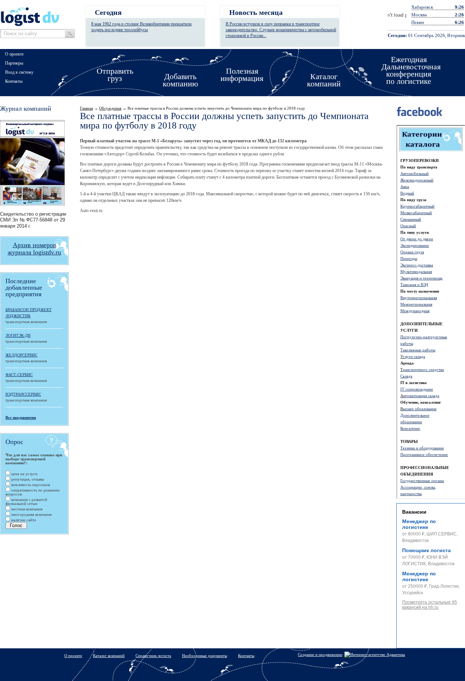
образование (411, 422)
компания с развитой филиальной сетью (26, 501)
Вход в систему (19, 72)
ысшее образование (420, 409)
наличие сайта (23, 520)
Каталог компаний (109, 655)
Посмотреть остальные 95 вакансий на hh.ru (429, 605)
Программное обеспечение (424, 454)
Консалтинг (410, 428)
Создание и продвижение (320, 654)
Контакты (14, 81)
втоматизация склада (421, 395)
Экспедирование (414, 245)
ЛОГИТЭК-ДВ (18, 335)
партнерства (411, 494)
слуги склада (414, 356)
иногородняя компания (31, 514)
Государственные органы (422, 480)
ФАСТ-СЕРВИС (19, 374)
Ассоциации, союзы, (418, 487)
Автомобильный (414, 173)
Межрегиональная (416, 304)
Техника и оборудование (422, 448)
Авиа (404, 186)
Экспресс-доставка (416, 265)
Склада (406, 376)
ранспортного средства (423, 369)
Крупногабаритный (417, 206)
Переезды (408, 258)
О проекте (14, 54)
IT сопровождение (416, 389)
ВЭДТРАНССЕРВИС (23, 394)
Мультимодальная (416, 271)
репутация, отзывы (27, 479)
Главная (86, 108)
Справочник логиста (153, 655)
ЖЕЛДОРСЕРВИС (21, 355)
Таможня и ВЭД (414, 284)
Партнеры (14, 63)
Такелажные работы (417, 350)
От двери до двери (416, 239)
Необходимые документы (204, 655)
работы (406, 343)
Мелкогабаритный (416, 213)
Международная (414, 311)
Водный (407, 193)
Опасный (408, 226)
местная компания (26, 509)
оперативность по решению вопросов (32, 492)
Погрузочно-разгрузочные (423, 337)
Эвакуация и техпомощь (421, 278)
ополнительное (416, 415)
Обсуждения (110, 108)
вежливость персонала (30, 484)
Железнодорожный (416, 180)
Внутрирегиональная (418, 297)
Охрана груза (412, 252)
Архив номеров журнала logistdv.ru (34, 248)
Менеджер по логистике (419, 524)
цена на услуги (23, 474)
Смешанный (410, 219)
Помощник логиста (426, 550)
